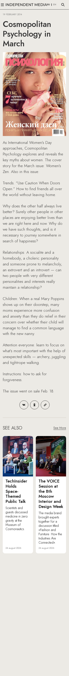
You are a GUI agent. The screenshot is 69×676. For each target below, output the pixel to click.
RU (48, 4)
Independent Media (26, 4)
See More (59, 428)
